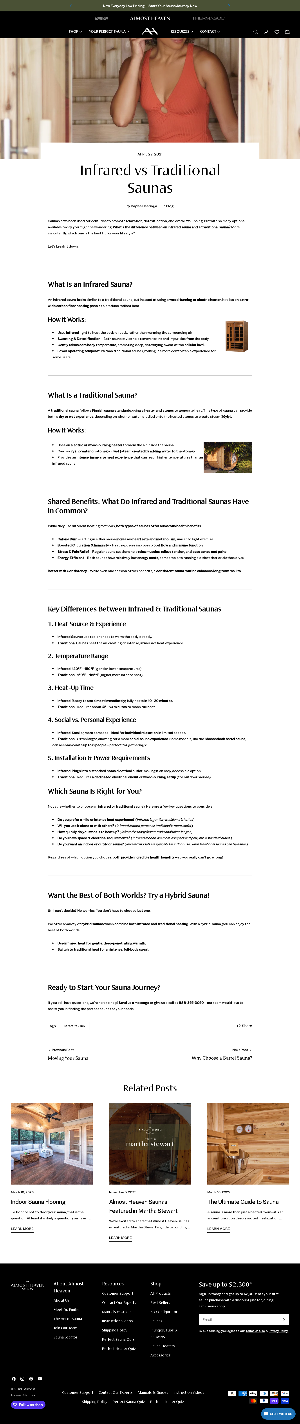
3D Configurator (163, 1312)
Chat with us (281, 1414)
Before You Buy (74, 1025)
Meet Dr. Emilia (66, 1310)
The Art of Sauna (68, 1319)
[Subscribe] (284, 1319)
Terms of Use (255, 1330)
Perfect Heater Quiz (119, 1349)
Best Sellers (160, 1303)
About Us (61, 1301)
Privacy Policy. (278, 1330)
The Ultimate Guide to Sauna (243, 1201)
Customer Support (117, 1294)
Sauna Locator (65, 1337)
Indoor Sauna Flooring (38, 1201)
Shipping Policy (114, 1330)
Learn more (22, 1228)
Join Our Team (65, 1328)
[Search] (255, 31)
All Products (160, 1294)
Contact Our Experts (119, 1303)
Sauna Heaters (162, 1346)
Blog (169, 205)
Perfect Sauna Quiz (118, 1340)
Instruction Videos (117, 1321)
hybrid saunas (92, 923)
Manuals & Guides (117, 1312)
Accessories (160, 1355)
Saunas (156, 1321)
